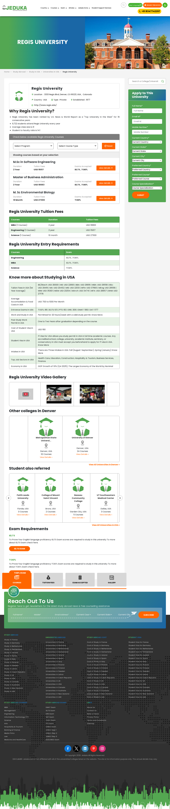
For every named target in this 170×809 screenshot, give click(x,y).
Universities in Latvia (54, 674)
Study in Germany (12, 643)
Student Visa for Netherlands (141, 649)
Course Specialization (143, 183)
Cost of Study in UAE (96, 697)
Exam (63, 8)
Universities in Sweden (55, 671)
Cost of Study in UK (95, 681)
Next (120, 497)
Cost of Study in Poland (97, 665)
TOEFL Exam (51, 720)
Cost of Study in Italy (96, 661)
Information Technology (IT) (16, 717)
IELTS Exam (50, 711)
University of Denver (82, 437)
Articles (71, 8)
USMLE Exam (51, 727)
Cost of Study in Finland (97, 668)
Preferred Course (141, 174)
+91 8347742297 (151, 11)
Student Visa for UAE (137, 697)
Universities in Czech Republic (59, 678)
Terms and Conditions (96, 720)
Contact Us (92, 711)
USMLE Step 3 (51, 736)
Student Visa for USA (137, 684)
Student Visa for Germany (140, 645)
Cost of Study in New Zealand (99, 694)
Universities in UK (53, 681)
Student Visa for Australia (140, 691)
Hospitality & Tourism (13, 727)
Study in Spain (10, 656)
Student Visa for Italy (138, 661)
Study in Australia (12, 685)
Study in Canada (11, 682)
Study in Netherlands (13, 646)
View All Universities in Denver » (104, 464)
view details (105, 168)
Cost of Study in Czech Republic (101, 678)
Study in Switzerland (13, 649)
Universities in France (55, 642)
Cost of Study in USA (96, 684)
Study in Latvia (10, 669)
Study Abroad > (20, 72)
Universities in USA (54, 684)
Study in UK (9, 675)
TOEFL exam (20, 573)
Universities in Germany (56, 645)
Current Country (140, 137)
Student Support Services (101, 8)
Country (44, 8)
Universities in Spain (54, 658)
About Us (91, 707)
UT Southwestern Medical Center (78, 497)
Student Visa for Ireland (139, 655)
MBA (6, 707)
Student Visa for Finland (139, 668)
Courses (54, 8)
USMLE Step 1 (51, 730)
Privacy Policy (93, 717)
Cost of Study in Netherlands (99, 649)
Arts (6, 723)
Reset (110, 146)
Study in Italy (10, 659)
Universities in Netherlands (57, 649)
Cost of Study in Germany (98, 645)
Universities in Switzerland (57, 652)
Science (7, 720)
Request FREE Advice (153, 5)
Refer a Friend (93, 714)
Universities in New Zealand (57, 694)
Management (10, 711)
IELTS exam (19, 548)
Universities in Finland (55, 668)
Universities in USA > (52, 72)
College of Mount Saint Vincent (23, 497)
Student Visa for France (139, 642)
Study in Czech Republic (14, 672)
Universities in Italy (54, 661)
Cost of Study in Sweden (97, 671)
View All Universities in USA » (106, 525)
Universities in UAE (53, 697)
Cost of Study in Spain (97, 658)
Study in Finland (11, 662)
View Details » (46, 457)
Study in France (11, 640)
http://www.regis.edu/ (45, 105)
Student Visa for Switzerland (141, 652)
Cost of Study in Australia (98, 691)
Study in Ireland (11, 653)
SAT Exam (50, 717)
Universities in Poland (55, 665)
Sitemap (90, 723)
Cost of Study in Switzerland (99, 652)
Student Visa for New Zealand (141, 694)
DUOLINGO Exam (52, 740)
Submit (140, 195)
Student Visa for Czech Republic (142, 678)
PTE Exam (50, 723)
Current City (138, 156)
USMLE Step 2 (51, 733)
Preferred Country (141, 165)
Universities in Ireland (55, 655)
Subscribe (148, 615)
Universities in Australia (56, 691)
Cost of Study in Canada (97, 687)
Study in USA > (36, 72)
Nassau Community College (50, 498)
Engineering (9, 714)
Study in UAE (9, 691)
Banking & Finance (12, 730)
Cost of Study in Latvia (97, 674)
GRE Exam (50, 714)
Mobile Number (140, 127)
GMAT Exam (51, 707)
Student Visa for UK (137, 681)
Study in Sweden (11, 665)
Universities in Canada (55, 687)
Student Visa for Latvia (138, 674)
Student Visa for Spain (138, 658)
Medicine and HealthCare (15, 740)
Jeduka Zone (83, 8)
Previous (8, 497)
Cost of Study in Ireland (97, 655)
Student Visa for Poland (139, 665)
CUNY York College (106, 497)
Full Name (137, 105)
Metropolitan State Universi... (46, 439)
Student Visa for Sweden (139, 671)
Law (6, 736)
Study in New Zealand (13, 688)
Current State (139, 147)
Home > (8, 72)
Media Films (9, 733)
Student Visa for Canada (139, 687)
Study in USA (9, 678)
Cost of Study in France (97, 642)
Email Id (136, 116)
